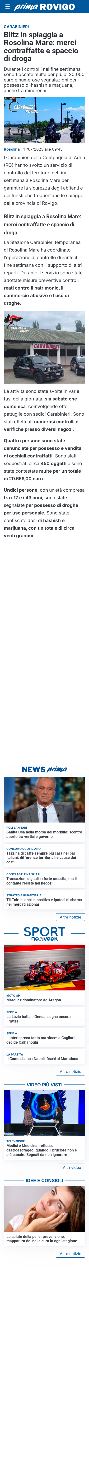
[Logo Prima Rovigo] (44, 7)
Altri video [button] (72, 1167)
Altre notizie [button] (70, 917)
